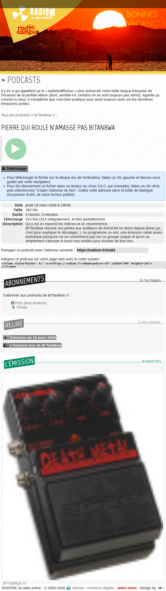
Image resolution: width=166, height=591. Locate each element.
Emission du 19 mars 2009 (33, 338)
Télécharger (16, 169)
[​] (16, 149)
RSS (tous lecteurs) (31, 303)
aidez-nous (127, 588)
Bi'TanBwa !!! (44, 115)
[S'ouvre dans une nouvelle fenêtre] (159, 588)
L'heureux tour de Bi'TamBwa (35, 345)
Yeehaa (78, 588)
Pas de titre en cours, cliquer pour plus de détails (43, 3)
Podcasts (23, 79)
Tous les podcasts (15, 115)
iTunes (22, 307)
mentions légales (100, 588)
